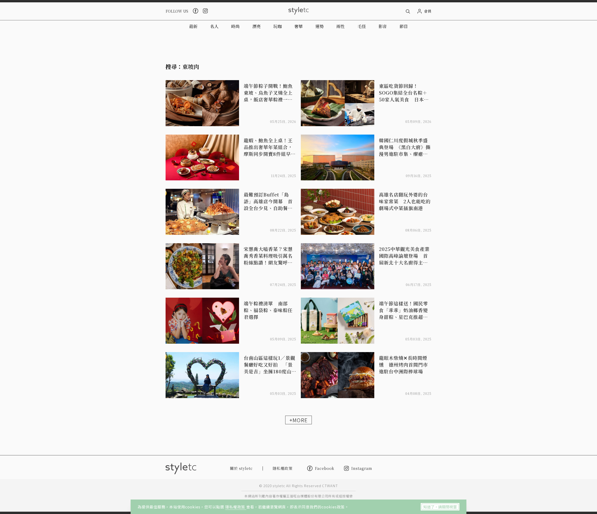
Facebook (324, 468)
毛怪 (362, 26)
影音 (382, 26)
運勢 (319, 26)
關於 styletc (241, 468)
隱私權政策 (235, 507)
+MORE (298, 420)
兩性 (340, 26)
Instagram (361, 468)
